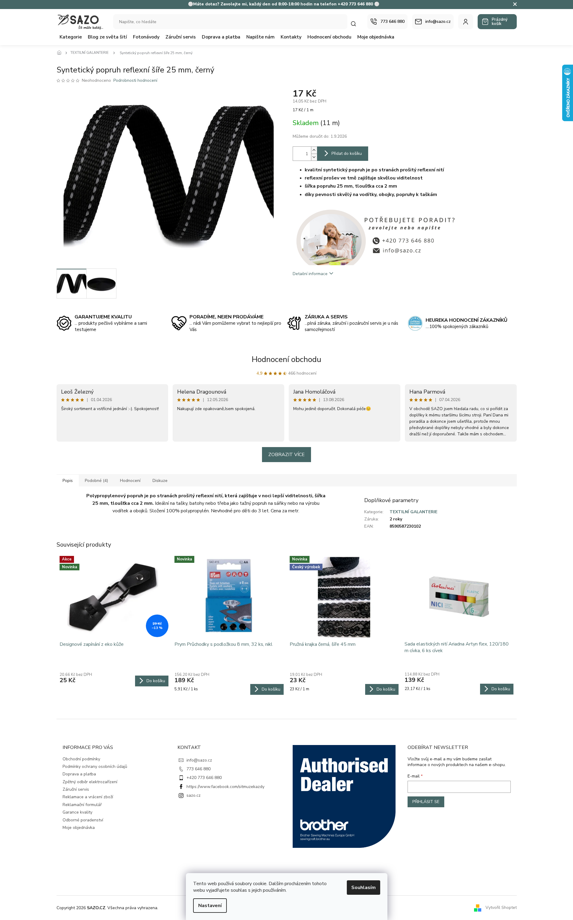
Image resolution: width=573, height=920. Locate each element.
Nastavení (210, 905)
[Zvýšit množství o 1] (314, 150)
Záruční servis (76, 789)
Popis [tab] (68, 480)
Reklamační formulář (82, 805)
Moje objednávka (79, 827)
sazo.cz (193, 795)
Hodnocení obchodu (286, 359)
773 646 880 (198, 769)
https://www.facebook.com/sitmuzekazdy (225, 787)
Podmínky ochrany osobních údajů (95, 766)
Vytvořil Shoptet (501, 907)
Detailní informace (310, 274)
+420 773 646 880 (204, 777)
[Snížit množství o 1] (314, 157)
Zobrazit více (286, 454)
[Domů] (61, 53)
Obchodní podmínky (81, 759)
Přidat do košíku (346, 153)
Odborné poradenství (83, 820)
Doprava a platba (79, 774)
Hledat (356, 23)
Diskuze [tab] (160, 480)
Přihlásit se (425, 802)
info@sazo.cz (199, 760)
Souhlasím (363, 887)
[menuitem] (71, 37)
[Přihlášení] (465, 21)
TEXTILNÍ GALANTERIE (413, 512)
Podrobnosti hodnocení (135, 80)
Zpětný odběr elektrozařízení (90, 782)
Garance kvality (77, 812)
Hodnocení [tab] (130, 480)
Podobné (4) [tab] (96, 480)
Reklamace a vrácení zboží (88, 797)
